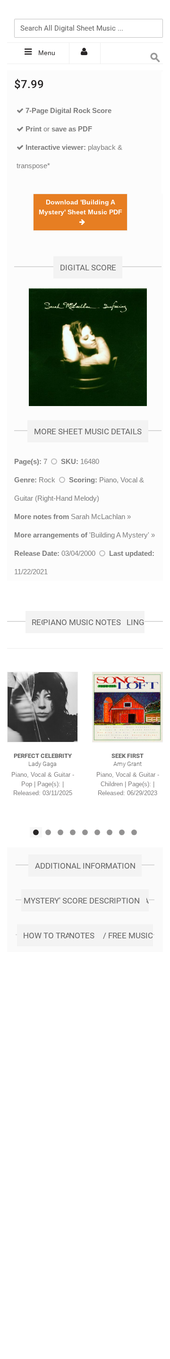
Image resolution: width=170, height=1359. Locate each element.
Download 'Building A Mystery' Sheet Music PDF (80, 212)
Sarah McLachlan (98, 517)
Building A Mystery (119, 535)
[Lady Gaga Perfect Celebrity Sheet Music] (42, 707)
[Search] (153, 12)
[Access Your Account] (85, 53)
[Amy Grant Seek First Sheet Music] (127, 707)
